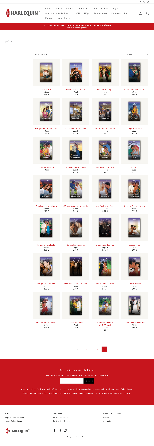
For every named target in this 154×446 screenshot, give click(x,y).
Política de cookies (61, 418)
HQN (77, 13)
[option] (77, 26)
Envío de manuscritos (112, 414)
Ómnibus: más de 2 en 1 (58, 13)
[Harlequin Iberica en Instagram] (65, 430)
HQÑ (87, 13)
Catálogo (49, 18)
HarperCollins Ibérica (13, 421)
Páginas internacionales (14, 418)
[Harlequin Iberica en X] (60, 430)
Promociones (100, 13)
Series (48, 8)
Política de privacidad (62, 421)
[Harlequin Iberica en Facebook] (54, 430)
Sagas (116, 8)
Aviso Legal (57, 414)
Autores (8, 414)
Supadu (84, 437)
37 (97, 349)
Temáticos (83, 8)
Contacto (107, 421)
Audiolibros (64, 18)
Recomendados (119, 13)
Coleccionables (100, 8)
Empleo (106, 418)
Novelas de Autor (65, 8)
